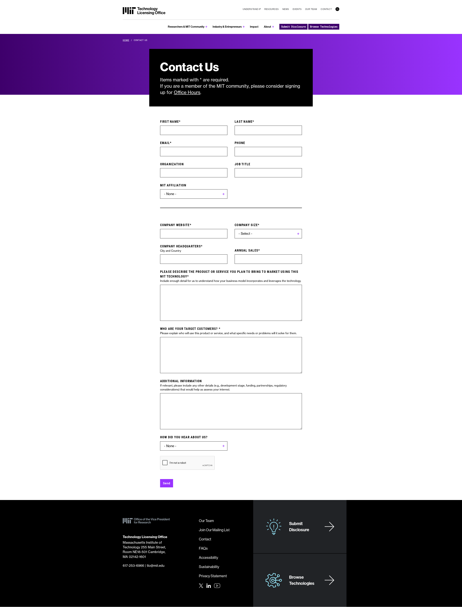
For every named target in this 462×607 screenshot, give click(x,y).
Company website (175, 225)
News (285, 9)
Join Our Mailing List (214, 530)
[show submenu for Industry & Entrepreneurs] (244, 27)
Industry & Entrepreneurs (227, 26)
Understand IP (252, 9)
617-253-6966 (133, 566)
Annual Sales (246, 250)
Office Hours (187, 92)
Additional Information (181, 381)
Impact (254, 26)
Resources (271, 9)
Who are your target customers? (189, 328)
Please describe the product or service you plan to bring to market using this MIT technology (229, 273)
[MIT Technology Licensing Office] (144, 11)
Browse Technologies (323, 26)
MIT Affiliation (173, 185)
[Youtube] (217, 586)
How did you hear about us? (184, 437)
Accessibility (208, 557)
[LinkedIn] (208, 585)
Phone (240, 143)
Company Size (246, 225)
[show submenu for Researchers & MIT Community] (206, 27)
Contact (326, 9)
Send (166, 483)
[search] (337, 9)
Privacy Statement (213, 576)
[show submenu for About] (273, 27)
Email (165, 143)
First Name (169, 121)
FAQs (203, 548)
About (267, 26)
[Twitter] (201, 585)
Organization (172, 164)
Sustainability (209, 566)
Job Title (242, 164)
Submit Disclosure (293, 26)
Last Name (243, 121)
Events (297, 9)
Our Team (311, 9)
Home (126, 40)
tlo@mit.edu (155, 566)
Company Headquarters (180, 246)
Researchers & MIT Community (186, 26)
